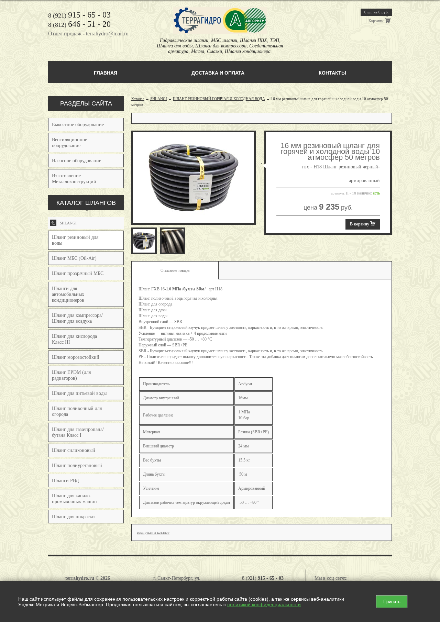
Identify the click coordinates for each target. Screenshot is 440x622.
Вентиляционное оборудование (69, 142)
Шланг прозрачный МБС (77, 273)
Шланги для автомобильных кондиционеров (68, 294)
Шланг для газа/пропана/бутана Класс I (78, 432)
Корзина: (376, 21)
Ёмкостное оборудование (78, 124)
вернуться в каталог (153, 532)
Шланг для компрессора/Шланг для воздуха (77, 318)
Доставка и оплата (217, 73)
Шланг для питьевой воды (79, 393)
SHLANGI (64, 223)
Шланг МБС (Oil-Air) (74, 258)
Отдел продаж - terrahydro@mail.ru (88, 33)
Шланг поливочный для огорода (77, 411)
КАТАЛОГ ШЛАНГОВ (86, 202)
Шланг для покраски (73, 516)
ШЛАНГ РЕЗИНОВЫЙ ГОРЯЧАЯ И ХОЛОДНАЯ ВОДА (219, 99)
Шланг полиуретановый (77, 465)
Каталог (137, 99)
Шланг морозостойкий (75, 357)
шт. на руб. (376, 12)
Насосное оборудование (76, 160)
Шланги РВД (65, 480)
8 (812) (79, 24)
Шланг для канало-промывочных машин (74, 498)
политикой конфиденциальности (264, 604)
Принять (391, 601)
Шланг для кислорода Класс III (74, 339)
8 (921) (79, 15)
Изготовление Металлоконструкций (74, 178)
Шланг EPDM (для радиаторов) (71, 375)
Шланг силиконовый (73, 450)
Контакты (332, 73)
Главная (105, 73)
